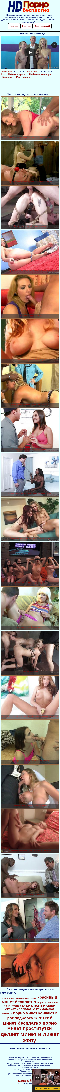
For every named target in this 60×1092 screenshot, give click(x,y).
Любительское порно (40, 74)
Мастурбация (23, 77)
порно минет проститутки (32, 1026)
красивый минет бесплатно (29, 999)
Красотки (7, 77)
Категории (14, 26)
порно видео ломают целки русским (19, 998)
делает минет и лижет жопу (30, 1037)
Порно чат (26, 26)
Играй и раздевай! (42, 26)
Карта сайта (26, 1080)
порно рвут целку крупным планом (33, 1005)
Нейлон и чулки (16, 74)
